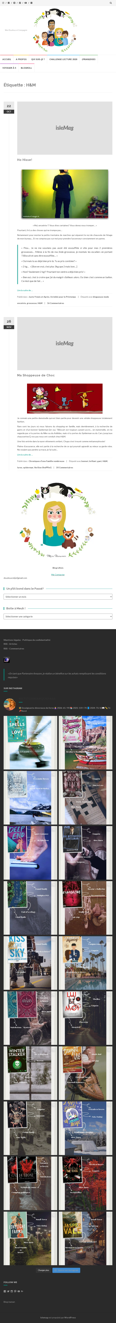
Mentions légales (12, 640)
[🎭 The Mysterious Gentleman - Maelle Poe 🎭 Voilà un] (85, 853)
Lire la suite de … (25, 290)
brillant (92, 461)
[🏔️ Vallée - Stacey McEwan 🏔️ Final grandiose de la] (30, 908)
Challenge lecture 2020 (63, 59)
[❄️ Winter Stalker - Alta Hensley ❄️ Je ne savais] (30, 1073)
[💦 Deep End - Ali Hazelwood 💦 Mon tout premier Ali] (30, 853)
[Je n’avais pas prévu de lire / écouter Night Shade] (85, 798)
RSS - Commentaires (14, 648)
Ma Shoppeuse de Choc (36, 375)
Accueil (6, 59)
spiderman (28, 467)
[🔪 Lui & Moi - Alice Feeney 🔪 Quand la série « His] (85, 1018)
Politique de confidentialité (36, 640)
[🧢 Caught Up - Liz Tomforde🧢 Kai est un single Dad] (85, 1073)
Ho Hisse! (24, 160)
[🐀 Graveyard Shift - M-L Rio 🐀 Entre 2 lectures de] (30, 1128)
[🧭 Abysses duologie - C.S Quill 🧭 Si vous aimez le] (30, 1018)
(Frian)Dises (88, 59)
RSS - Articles (10, 644)
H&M (40, 303)
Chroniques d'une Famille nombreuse (46, 461)
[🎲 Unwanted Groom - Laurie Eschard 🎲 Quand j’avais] (85, 742)
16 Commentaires (55, 303)
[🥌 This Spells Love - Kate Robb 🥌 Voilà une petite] (30, 742)
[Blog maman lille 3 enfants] (58, 520)
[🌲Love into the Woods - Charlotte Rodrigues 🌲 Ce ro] (30, 798)
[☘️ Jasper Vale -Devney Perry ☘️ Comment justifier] (85, 1238)
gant (99, 461)
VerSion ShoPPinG (43, 467)
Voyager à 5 (9, 67)
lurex (19, 467)
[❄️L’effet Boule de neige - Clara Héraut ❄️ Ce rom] (85, 1128)
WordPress (70, 1317)
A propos (21, 59)
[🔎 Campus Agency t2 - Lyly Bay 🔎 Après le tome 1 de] (85, 963)
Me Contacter (58, 574)
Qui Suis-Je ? (38, 59)
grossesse (32, 303)
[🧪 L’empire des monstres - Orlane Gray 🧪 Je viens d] (30, 1183)
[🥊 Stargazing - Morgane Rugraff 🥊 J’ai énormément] (85, 908)
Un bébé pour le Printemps (63, 297)
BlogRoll (26, 67)
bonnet (84, 461)
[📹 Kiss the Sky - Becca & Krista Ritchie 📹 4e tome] (30, 963)
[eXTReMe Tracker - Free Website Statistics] (7, 659)
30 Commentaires (64, 467)
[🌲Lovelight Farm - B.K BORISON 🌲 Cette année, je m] (30, 1238)
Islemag (44, 1317)
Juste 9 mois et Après (39, 297)
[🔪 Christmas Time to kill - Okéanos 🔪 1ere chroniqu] (85, 1183)
